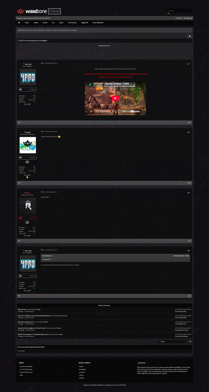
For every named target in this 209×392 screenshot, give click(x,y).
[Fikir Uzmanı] (27, 178)
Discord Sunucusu (26, 372)
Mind (46, 322)
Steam (48, 30)
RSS (21, 375)
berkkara (185, 336)
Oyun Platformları (38, 30)
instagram (82, 369)
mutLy (38, 309)
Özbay (61, 334)
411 (29, 175)
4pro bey (64, 316)
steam (81, 366)
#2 (188, 132)
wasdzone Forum (25, 30)
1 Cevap (21, 311)
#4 (188, 251)
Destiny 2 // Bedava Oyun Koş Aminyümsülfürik (34, 316)
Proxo (184, 324)
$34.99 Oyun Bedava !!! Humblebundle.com (32, 334)
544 (29, 104)
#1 (188, 64)
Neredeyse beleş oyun (25, 322)
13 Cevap (21, 330)
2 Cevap (21, 324)
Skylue (59, 328)
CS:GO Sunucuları (26, 369)
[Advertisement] (104, 52)
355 (29, 236)
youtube (82, 372)
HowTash (185, 330)
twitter (81, 378)
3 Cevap (21, 317)
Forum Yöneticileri (26, 366)
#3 (188, 193)
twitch (81, 375)
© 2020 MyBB (121, 385)
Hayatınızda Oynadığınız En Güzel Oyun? (32, 328)
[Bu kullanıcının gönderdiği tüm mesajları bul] (19, 122)
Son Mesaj (178, 311)
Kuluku (184, 311)
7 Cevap (21, 336)
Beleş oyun (21, 309)
